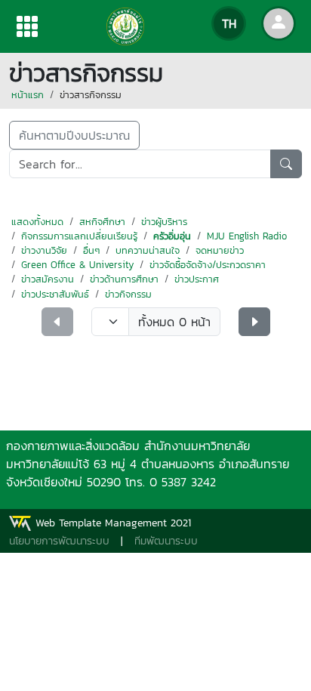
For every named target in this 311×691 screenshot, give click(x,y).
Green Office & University (77, 265)
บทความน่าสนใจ (147, 250)
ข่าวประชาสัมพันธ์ (55, 294)
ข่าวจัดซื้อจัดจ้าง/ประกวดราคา (207, 265)
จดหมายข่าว (220, 250)
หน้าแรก (27, 95)
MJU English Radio (247, 236)
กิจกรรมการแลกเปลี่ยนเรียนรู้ (79, 236)
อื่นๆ (91, 250)
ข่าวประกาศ (196, 279)
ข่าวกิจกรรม (128, 294)
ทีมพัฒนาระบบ (166, 541)
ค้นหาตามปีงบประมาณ (74, 135)
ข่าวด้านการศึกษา (124, 279)
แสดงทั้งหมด (37, 221)
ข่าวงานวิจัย (44, 250)
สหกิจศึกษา (102, 221)
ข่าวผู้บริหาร (164, 221)
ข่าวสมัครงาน (47, 279)
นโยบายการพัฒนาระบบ (59, 541)
